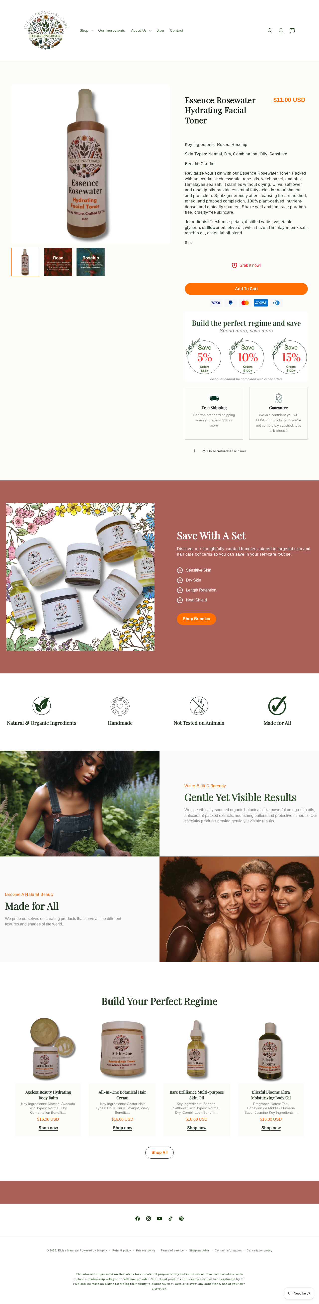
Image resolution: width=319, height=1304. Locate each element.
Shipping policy (199, 1250)
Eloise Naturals (68, 1250)
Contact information (228, 1250)
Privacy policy (146, 1250)
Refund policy (121, 1250)
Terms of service (172, 1250)
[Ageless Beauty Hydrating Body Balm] (48, 1050)
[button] (86, 30)
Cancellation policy (259, 1250)
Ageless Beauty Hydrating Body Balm (48, 1094)
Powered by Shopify (93, 1250)
